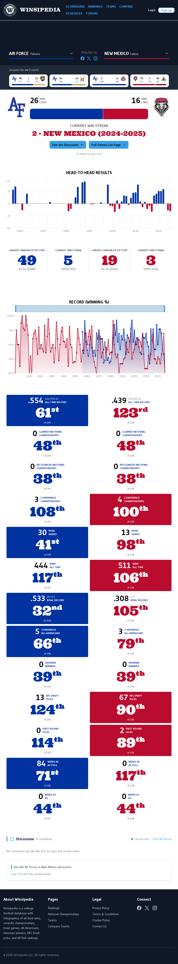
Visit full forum (162, 839)
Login (152, 10)
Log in (15, 874)
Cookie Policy (101, 920)
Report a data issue (91, 153)
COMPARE (126, 6)
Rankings (54, 908)
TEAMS (111, 6)
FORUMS (92, 13)
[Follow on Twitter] (89, 58)
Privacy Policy (100, 908)
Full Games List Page (106, 145)
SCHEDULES (74, 13)
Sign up (166, 10)
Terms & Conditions (105, 914)
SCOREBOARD (75, 6)
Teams (52, 920)
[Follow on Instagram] (95, 58)
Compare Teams (58, 926)
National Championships (63, 914)
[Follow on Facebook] (82, 58)
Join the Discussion (65, 145)
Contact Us (99, 926)
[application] (89, 207)
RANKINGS (95, 6)
